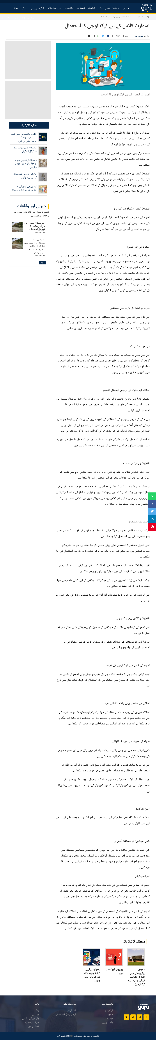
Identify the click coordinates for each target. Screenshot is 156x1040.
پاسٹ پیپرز (107, 1022)
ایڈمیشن (91, 8)
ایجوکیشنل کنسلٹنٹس (66, 1014)
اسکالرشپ (69, 8)
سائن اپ (30, 18)
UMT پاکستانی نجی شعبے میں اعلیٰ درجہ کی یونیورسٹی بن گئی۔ (23, 137)
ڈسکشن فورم (33, 1026)
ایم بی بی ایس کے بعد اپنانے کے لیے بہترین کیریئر (24, 188)
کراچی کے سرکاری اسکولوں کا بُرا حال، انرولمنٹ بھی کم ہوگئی (34, 246)
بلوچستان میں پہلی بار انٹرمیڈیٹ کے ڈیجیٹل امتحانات (35, 226)
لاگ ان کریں (19, 18)
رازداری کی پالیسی (30, 1018)
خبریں (126, 8)
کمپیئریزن (80, 8)
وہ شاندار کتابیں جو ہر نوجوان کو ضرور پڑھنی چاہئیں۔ (25, 164)
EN (8, 18)
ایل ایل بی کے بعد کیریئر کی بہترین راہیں (25, 176)
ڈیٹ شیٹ (108, 1018)
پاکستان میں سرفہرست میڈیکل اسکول (25, 150)
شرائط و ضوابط (32, 1022)
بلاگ (16, 8)
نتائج (110, 1014)
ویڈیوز (115, 8)
